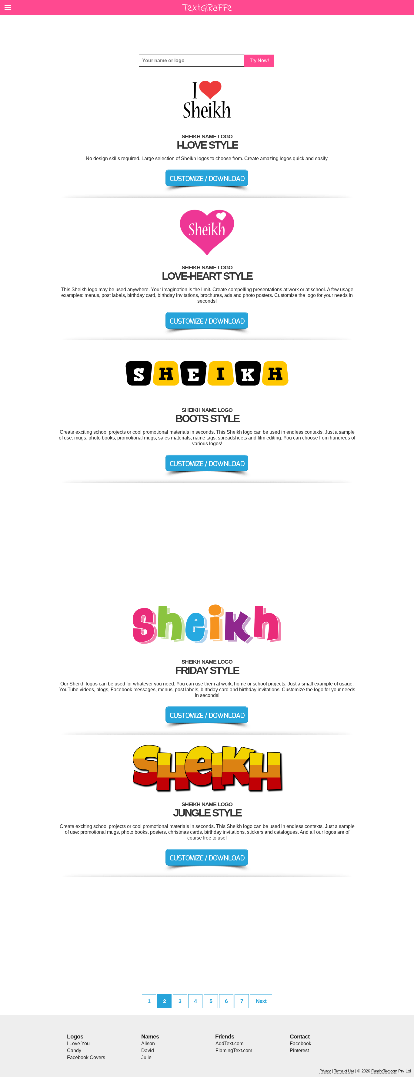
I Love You (78, 1043)
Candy (74, 1050)
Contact (299, 1036)
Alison (148, 1043)
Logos (75, 1036)
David (147, 1050)
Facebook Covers (86, 1057)
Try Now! (259, 60)
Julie (146, 1057)
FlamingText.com (233, 1050)
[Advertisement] (208, 30)
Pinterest (299, 1050)
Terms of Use (344, 1071)
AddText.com (229, 1043)
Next (261, 1001)
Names (150, 1036)
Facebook (300, 1043)
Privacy (325, 1071)
